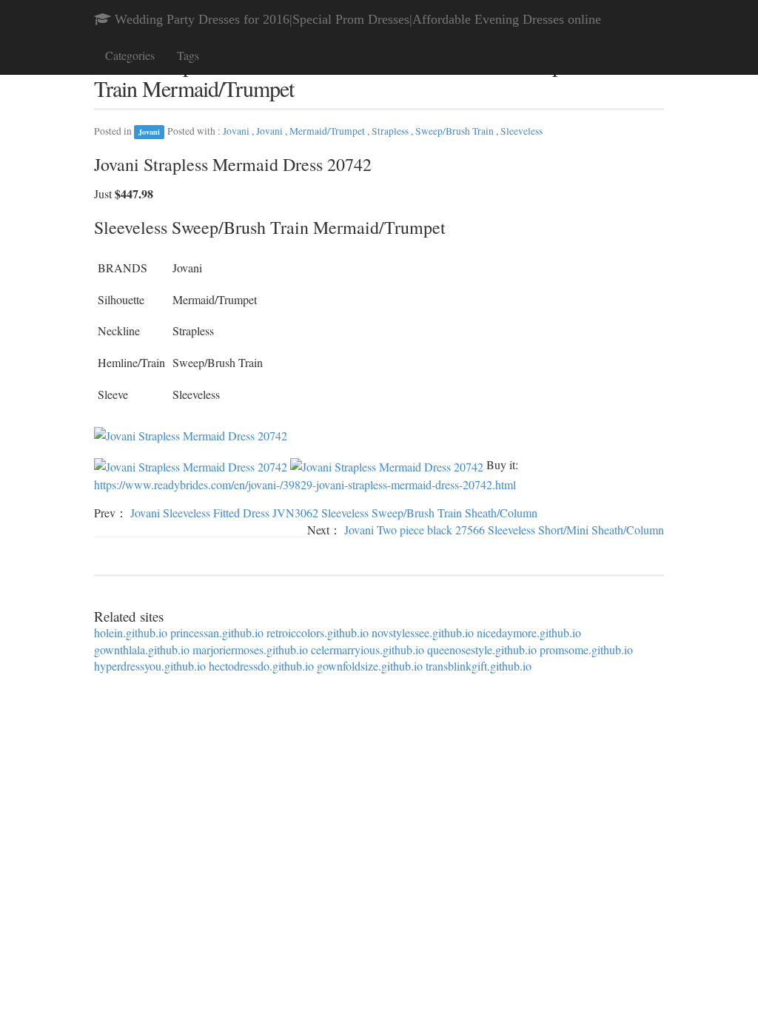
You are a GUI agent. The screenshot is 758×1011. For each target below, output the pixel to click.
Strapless (391, 131)
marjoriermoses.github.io (250, 649)
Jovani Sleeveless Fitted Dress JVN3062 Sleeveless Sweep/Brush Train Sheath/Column (333, 512)
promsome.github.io (586, 649)
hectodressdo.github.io (261, 666)
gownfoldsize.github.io (370, 666)
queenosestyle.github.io (482, 649)
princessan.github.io (217, 632)
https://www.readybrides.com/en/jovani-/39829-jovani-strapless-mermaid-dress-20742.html (305, 484)
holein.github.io (130, 632)
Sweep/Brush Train (455, 131)
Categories (130, 55)
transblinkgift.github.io (478, 666)
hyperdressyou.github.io (150, 666)
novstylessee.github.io (423, 632)
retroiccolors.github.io (317, 632)
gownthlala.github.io (142, 649)
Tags (188, 55)
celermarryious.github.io (367, 649)
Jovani (149, 132)
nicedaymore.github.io (529, 632)
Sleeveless (521, 131)
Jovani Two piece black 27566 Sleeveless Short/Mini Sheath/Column (504, 529)
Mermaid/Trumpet (328, 131)
